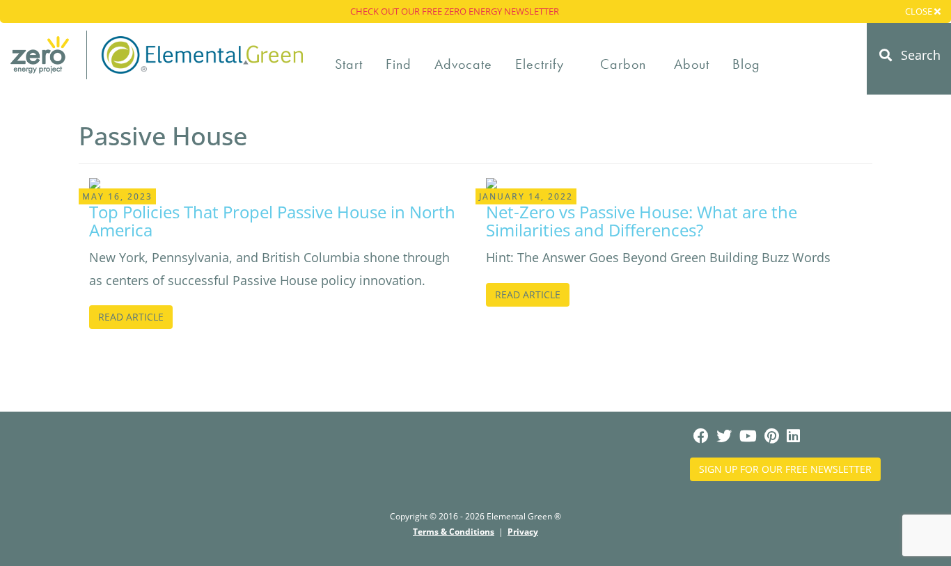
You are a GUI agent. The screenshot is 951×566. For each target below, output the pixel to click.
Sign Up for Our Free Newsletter (785, 469)
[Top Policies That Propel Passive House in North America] (94, 181)
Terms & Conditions (453, 531)
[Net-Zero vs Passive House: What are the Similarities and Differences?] (491, 181)
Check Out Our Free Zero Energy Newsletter (454, 11)
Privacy (523, 531)
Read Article (131, 316)
